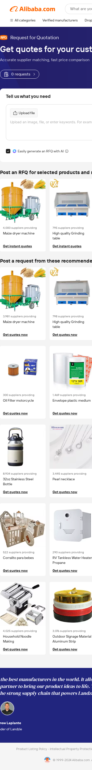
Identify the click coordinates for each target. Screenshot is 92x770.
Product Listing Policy (32, 749)
